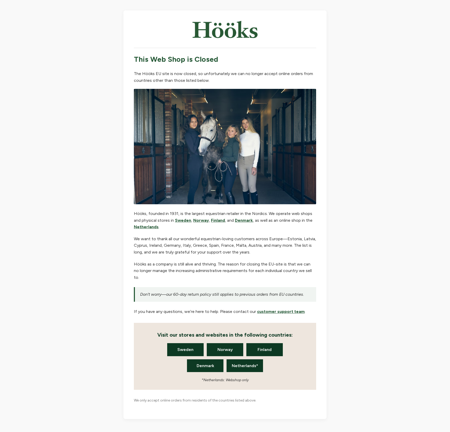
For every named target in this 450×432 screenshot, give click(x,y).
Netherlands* (245, 365)
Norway (201, 220)
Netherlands (146, 226)
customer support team (281, 311)
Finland (218, 220)
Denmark (244, 220)
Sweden (183, 220)
